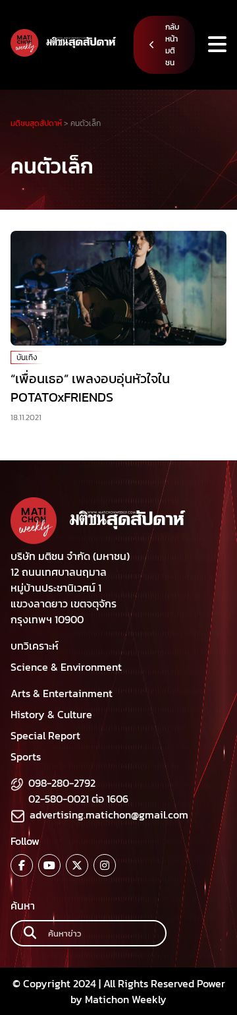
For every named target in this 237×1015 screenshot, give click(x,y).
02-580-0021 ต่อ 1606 (78, 799)
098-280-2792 (61, 783)
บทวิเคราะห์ (35, 646)
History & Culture (51, 714)
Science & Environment (66, 667)
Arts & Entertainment (62, 693)
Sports (26, 756)
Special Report (45, 735)
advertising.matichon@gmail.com (109, 814)
